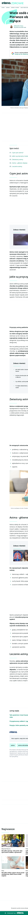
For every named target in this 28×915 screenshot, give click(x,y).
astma (13, 745)
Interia (3, 7)
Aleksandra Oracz (18, 26)
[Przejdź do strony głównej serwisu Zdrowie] (17, 3)
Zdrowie (8, 7)
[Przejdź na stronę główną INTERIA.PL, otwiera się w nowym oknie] (6, 3)
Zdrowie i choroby (15, 7)
